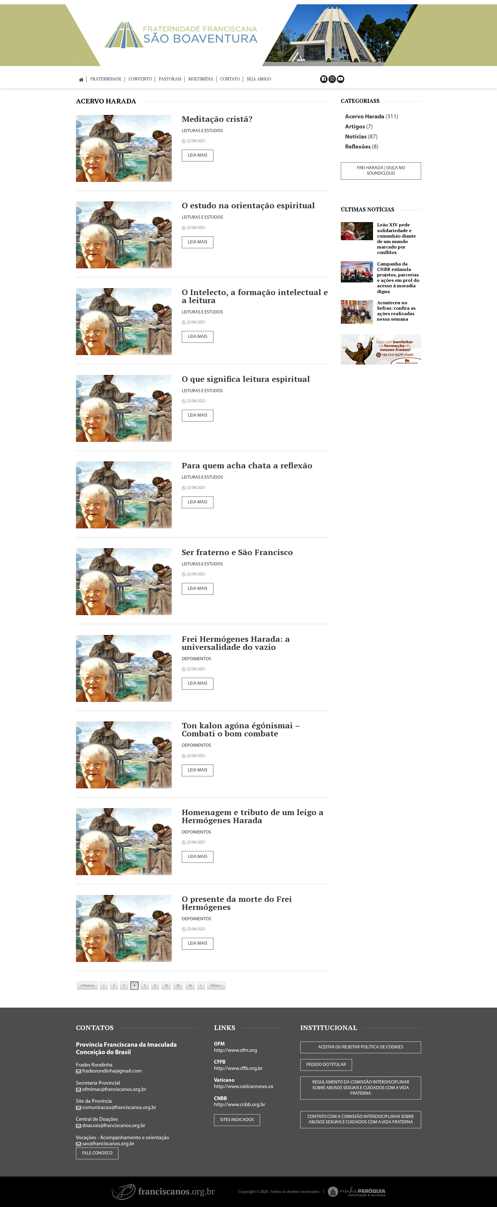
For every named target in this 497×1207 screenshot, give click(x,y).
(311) (371, 117)
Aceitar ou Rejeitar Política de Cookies (360, 1047)
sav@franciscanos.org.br (107, 1144)
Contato (230, 79)
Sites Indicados (237, 1120)
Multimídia (200, 79)
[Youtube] (340, 79)
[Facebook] (324, 79)
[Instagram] (332, 79)
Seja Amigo (259, 79)
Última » (216, 985)
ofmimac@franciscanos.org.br (113, 1089)
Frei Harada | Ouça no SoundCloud (381, 171)
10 (166, 985)
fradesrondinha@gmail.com (111, 1071)
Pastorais (170, 79)
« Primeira (87, 985)
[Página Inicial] (81, 78)
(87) (361, 137)
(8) (362, 147)
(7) (359, 127)
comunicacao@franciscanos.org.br (118, 1107)
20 (178, 985)
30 (190, 985)
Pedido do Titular (326, 1064)
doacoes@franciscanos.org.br (113, 1126)
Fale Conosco (97, 1153)
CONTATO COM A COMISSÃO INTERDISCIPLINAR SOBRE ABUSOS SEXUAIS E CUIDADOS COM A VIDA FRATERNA (360, 1119)
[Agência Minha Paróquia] (357, 1192)
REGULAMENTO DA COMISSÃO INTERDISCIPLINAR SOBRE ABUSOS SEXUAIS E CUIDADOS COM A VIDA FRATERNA (360, 1088)
